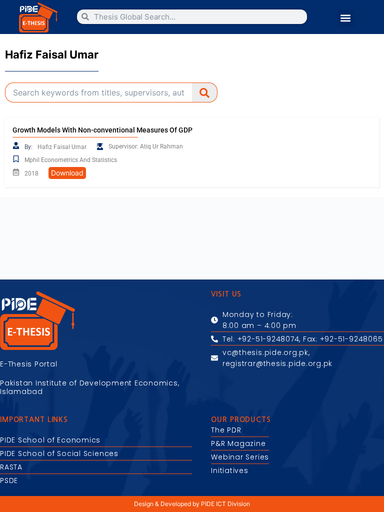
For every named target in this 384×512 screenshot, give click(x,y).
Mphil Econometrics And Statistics (70, 160)
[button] (346, 18)
